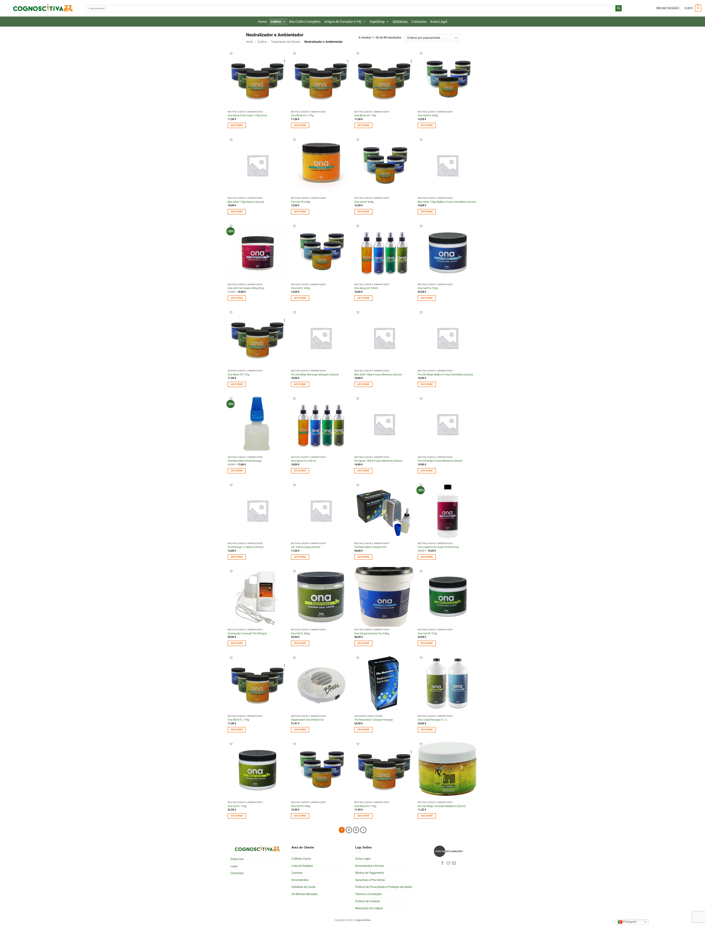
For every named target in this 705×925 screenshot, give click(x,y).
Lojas (234, 866)
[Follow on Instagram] (448, 863)
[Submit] (618, 8)
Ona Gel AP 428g (364, 201)
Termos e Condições (368, 894)
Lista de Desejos (302, 866)
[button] (667, 8)
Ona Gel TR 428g (300, 201)
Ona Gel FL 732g (237, 806)
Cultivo (276, 21)
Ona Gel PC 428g (300, 806)
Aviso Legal (438, 21)
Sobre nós (236, 859)
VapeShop (377, 21)
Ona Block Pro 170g (302, 115)
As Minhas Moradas (305, 894)
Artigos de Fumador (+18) (342, 21)
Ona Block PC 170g (365, 806)
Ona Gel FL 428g (300, 288)
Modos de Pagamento (369, 873)
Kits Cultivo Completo (305, 21)
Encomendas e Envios (369, 866)
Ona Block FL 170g (238, 719)
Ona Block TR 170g (238, 374)
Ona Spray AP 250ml (366, 288)
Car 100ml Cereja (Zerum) (305, 547)
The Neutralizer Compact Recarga (373, 719)
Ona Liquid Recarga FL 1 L (433, 719)
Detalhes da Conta (303, 887)
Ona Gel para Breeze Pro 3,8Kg (371, 633)
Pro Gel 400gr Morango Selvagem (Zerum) (315, 374)
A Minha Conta (301, 858)
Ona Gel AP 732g (427, 633)
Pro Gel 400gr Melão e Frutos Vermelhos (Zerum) (445, 374)
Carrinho (297, 873)
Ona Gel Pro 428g (428, 115)
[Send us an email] (454, 863)
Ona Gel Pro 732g (428, 288)
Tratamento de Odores (285, 41)
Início (249, 41)
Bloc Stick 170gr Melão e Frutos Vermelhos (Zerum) (447, 201)
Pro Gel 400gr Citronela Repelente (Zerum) (442, 806)
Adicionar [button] (237, 125)
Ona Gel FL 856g (300, 633)
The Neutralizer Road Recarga (245, 460)
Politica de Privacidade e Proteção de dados (383, 887)
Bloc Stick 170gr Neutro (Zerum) (246, 201)
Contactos (418, 21)
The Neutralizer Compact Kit (370, 547)
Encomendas (300, 880)
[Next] (363, 830)
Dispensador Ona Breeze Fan (307, 719)
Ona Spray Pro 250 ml (303, 460)
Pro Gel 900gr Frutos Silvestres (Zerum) (440, 460)
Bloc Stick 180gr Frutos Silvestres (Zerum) (378, 374)
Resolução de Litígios (369, 908)
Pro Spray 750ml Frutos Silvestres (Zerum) (378, 460)
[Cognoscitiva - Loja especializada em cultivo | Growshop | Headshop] (42, 8)
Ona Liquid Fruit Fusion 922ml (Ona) (438, 547)
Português (629, 921)
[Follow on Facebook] (442, 863)
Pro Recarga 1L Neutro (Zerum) (245, 547)
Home (262, 21)
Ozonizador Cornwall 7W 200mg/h (247, 633)
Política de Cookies (367, 901)
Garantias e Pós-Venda (370, 880)
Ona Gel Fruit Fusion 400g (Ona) (246, 288)
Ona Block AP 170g (365, 115)
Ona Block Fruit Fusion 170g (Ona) (247, 115)
